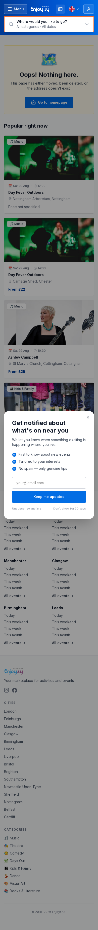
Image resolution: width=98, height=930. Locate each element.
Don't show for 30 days (69, 508)
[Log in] (88, 9)
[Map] (60, 9)
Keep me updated (49, 496)
